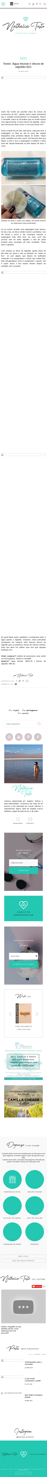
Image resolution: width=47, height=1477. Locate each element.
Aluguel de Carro (12, 1218)
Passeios (34, 1244)
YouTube (33, 4)
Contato (30, 823)
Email (27, 681)
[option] (23, 1017)
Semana (37, 1354)
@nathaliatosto (25, 1437)
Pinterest (37, 4)
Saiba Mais (18, 823)
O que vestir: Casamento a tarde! (33, 1379)
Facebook (40, 4)
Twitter (20, 681)
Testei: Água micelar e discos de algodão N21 (23, 65)
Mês (44, 1354)
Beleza (23, 58)
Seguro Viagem (35, 1192)
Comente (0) (7, 684)
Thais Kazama (27, 1472)
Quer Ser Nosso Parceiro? (23, 1260)
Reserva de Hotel (12, 1192)
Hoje (30, 1354)
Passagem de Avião (12, 1244)
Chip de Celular (34, 1218)
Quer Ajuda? (23, 1256)
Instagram (29, 4)
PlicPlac (29, 1474)
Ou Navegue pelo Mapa (23, 964)
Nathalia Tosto (25, 676)
